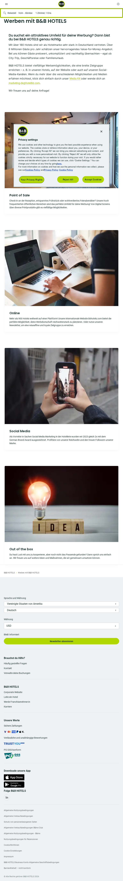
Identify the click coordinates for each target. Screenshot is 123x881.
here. (59, 163)
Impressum (9, 856)
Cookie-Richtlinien (11, 845)
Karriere (8, 706)
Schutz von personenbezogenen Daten (20, 822)
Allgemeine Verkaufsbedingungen (18, 816)
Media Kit (75, 78)
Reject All (68, 179)
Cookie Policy (66, 169)
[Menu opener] (6, 4)
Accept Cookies (93, 179)
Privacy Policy (51, 169)
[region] (61, 155)
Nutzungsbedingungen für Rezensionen (21, 839)
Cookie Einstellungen (13, 851)
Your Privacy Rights (31, 179)
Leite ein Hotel (11, 697)
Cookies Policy (32, 169)
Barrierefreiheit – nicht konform (17, 868)
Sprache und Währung (15, 598)
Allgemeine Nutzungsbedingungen (19, 810)
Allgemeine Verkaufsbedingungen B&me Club (23, 828)
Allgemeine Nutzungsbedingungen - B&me (22, 833)
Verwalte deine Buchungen (17, 673)
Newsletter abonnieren (61, 641)
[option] (61, 281)
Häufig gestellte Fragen (15, 663)
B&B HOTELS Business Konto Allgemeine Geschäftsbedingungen (31, 862)
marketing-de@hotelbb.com (24, 83)
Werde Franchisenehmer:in (17, 702)
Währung (8, 619)
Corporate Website (13, 692)
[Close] (101, 131)
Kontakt (8, 668)
